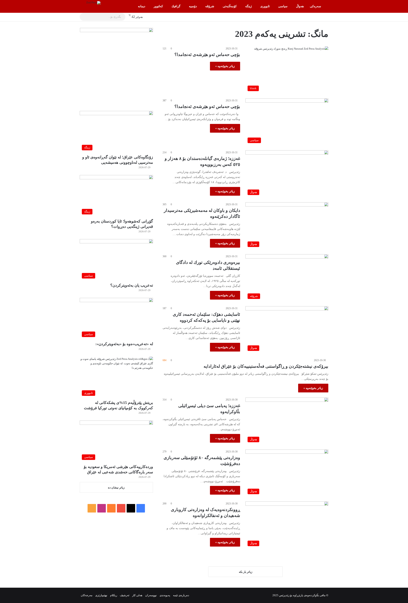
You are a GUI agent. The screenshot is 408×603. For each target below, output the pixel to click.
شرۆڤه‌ (209, 6)
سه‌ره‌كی (315, 6)
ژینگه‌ (248, 6)
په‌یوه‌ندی (165, 595)
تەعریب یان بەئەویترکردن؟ (131, 285)
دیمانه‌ (141, 6)
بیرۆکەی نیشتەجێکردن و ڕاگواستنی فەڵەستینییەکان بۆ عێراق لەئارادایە (266, 366)
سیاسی (283, 6)
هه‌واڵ (300, 6)
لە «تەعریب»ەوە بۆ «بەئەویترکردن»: (124, 344)
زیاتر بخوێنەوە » (225, 66)
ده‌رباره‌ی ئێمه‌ (181, 595)
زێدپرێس (284, 595)
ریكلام (113, 595)
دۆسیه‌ (193, 6)
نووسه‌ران (151, 595)
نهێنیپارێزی (101, 595)
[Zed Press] (93, 2)
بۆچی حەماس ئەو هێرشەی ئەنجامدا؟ (207, 54)
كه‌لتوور (158, 6)
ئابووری (265, 6)
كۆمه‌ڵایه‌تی (230, 6)
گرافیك (175, 6)
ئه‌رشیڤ (124, 595)
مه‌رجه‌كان (86, 595)
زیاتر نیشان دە (116, 487)
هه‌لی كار (137, 595)
